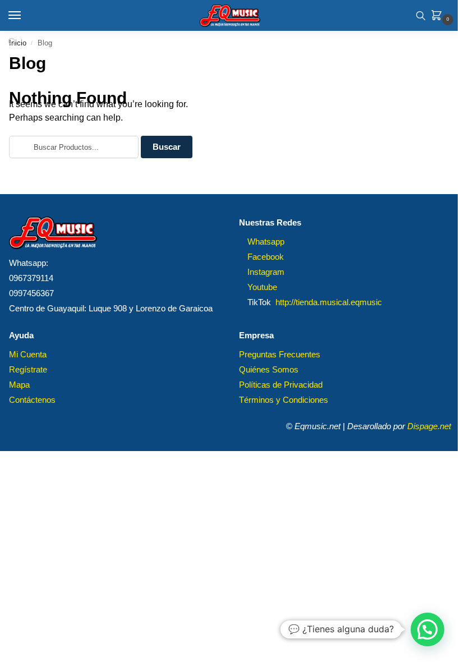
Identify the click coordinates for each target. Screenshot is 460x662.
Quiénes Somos (268, 369)
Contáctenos (32, 400)
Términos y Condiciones (283, 400)
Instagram (265, 272)
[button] (439, 16)
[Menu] (25, 15)
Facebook (265, 256)
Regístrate (28, 369)
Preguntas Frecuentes (279, 354)
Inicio (17, 43)
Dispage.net (429, 426)
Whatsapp (265, 241)
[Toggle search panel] (420, 15)
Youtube (262, 287)
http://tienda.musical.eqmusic (328, 302)
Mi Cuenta (28, 354)
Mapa (19, 384)
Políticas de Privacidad (281, 384)
